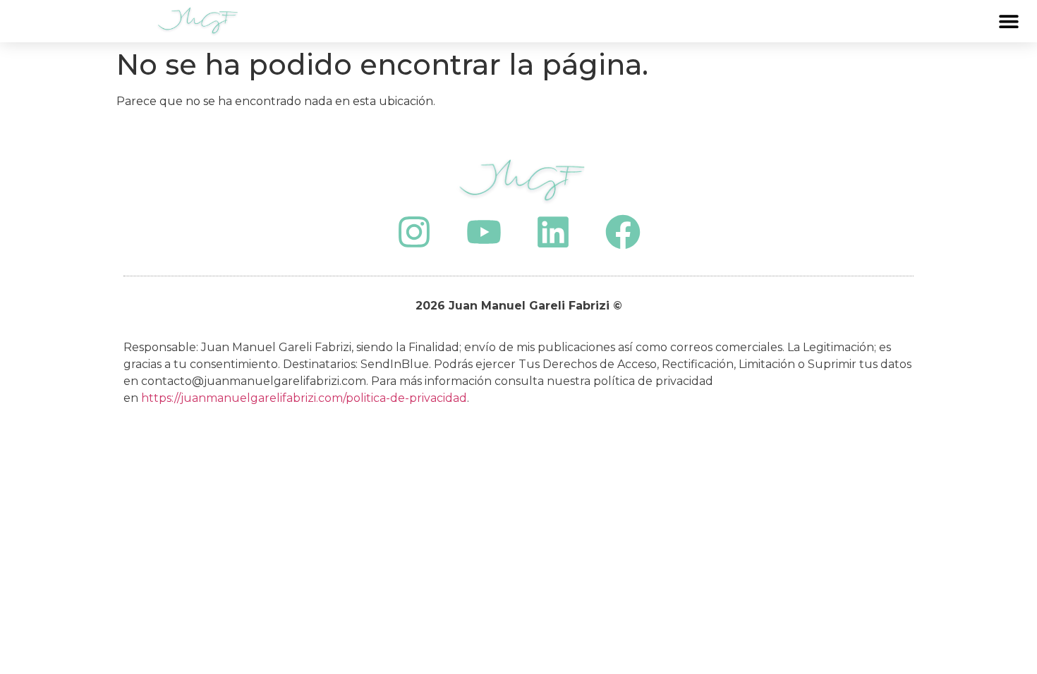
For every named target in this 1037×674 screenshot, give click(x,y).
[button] (1008, 21)
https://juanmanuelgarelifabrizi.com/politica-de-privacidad (304, 398)
